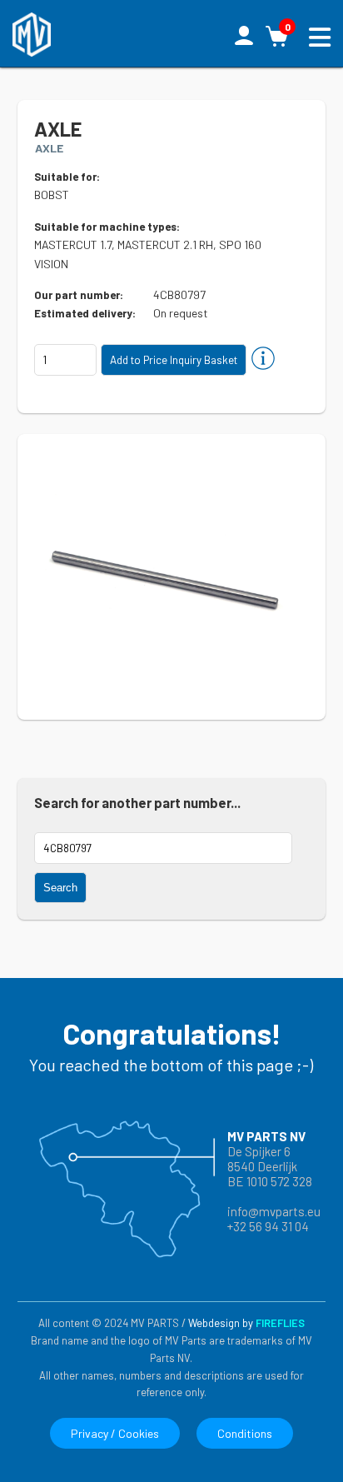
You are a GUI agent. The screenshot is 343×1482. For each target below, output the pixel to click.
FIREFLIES (280, 1323)
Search (60, 887)
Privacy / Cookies (115, 1433)
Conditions (244, 1433)
